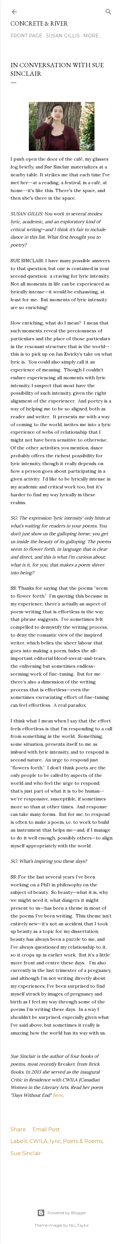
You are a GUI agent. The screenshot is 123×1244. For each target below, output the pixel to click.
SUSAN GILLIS (63, 36)
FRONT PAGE (26, 36)
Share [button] (18, 1129)
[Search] (109, 10)
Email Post (46, 1129)
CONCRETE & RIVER (39, 23)
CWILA (39, 1141)
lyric (55, 1141)
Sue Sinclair (25, 1153)
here (58, 1095)
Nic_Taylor (79, 1225)
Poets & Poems (82, 1141)
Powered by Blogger (67, 1212)
